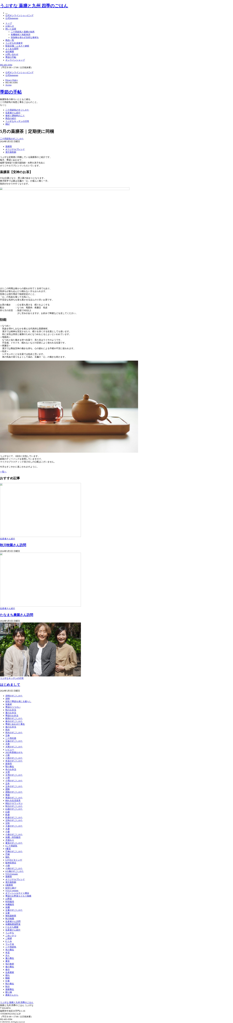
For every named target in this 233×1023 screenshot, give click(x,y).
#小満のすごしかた (14, 871)
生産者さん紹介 (12, 113)
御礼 (7, 857)
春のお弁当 (10, 727)
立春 (7, 735)
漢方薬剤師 (10, 152)
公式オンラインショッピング (19, 15)
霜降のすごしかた (14, 792)
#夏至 (8, 848)
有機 (7, 907)
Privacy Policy (11, 80)
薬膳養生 (9, 989)
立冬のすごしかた (14, 786)
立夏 (7, 913)
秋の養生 (9, 984)
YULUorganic (11, 874)
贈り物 (8, 992)
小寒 (7, 755)
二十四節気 (10, 947)
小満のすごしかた (14, 868)
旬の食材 (9, 964)
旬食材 (8, 704)
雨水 (7, 730)
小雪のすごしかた (14, 781)
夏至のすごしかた (14, 843)
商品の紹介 (10, 118)
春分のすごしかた (14, 721)
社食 (7, 981)
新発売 (8, 764)
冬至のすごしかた (14, 761)
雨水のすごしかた (14, 732)
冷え (7, 955)
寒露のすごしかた (14, 798)
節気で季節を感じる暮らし (18, 701)
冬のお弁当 (10, 769)
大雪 (7, 772)
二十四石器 (10, 738)
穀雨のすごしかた (14, 718)
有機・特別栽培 (12, 837)
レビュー (9, 749)
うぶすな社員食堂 (14, 43)
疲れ (7, 975)
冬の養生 (9, 950)
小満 (7, 865)
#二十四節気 (11, 846)
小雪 (7, 778)
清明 (7, 698)
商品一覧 (9, 40)
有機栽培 (9, 904)
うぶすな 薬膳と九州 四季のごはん (34, 5)
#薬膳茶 (9, 885)
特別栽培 (9, 901)
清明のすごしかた (14, 696)
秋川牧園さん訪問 (13, 545)
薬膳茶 (8, 146)
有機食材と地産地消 (20, 34)
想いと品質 (10, 29)
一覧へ (3, 472)
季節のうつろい (12, 707)
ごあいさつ (10, 935)
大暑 (7, 829)
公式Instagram (11, 18)
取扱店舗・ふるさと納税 (17, 46)
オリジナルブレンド (15, 149)
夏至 (7, 961)
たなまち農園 (11, 927)
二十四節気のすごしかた (17, 110)
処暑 (7, 815)
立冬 (7, 783)
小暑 (7, 832)
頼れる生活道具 (12, 800)
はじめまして (10, 684)
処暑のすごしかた (14, 817)
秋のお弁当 (10, 710)
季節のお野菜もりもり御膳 (18, 896)
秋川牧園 (9, 918)
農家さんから (11, 995)
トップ (8, 23)
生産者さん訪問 (12, 921)
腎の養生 (9, 766)
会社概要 (9, 51)
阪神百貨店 (10, 863)
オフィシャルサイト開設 (17, 893)
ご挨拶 (8, 938)
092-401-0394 (6, 65)
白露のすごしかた (14, 809)
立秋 (7, 823)
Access (8, 85)
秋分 (7, 986)
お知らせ (9, 26)
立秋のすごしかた (14, 820)
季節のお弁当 (11, 715)
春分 (7, 969)
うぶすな (9, 933)
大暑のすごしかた (14, 826)
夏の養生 (9, 958)
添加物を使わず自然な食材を (25, 37)
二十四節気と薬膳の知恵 (23, 32)
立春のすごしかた (14, 741)
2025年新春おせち (14, 752)
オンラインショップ (15, 60)
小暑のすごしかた (14, 834)
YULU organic (11, 890)
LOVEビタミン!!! (13, 860)
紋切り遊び (10, 888)
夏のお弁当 (10, 713)
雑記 (7, 124)
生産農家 (9, 972)
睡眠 (7, 978)
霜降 (7, 789)
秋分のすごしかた (14, 806)
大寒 (7, 744)
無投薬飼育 (10, 916)
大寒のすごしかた (14, 747)
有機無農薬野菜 (12, 924)
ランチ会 (9, 944)
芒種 (7, 854)
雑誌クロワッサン (14, 803)
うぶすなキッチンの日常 (17, 121)
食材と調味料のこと (15, 115)
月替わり (9, 840)
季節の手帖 (10, 57)
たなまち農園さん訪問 (16, 615)
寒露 (7, 795)
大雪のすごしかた (14, 775)
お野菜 (8, 899)
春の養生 (9, 967)
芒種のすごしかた (14, 851)
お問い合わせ (11, 54)
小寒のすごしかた (14, 758)
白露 (7, 812)
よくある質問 (11, 49)
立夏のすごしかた (14, 910)
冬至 (7, 952)
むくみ (8, 941)
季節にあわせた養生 (15, 724)
